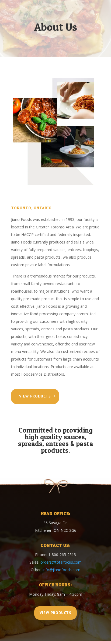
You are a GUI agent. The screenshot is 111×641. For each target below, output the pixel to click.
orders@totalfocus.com (61, 562)
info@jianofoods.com (61, 569)
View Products (35, 396)
